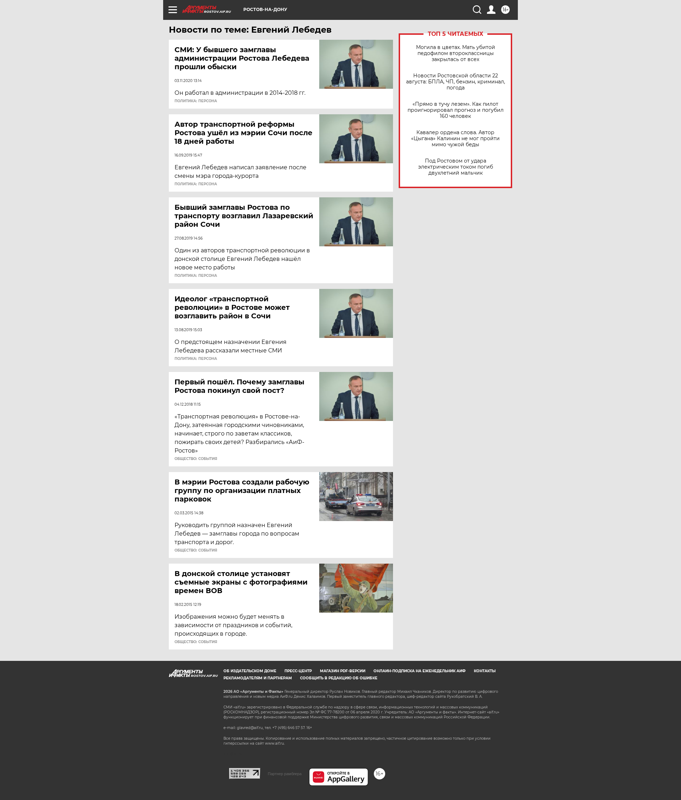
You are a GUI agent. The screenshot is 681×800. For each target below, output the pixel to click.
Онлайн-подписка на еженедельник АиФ (419, 671)
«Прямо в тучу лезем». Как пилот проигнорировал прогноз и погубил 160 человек (456, 110)
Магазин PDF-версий (342, 671)
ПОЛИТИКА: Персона (196, 101)
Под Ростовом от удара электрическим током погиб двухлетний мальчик (455, 167)
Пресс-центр (298, 671)
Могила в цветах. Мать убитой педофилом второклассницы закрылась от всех (455, 53)
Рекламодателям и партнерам (257, 678)
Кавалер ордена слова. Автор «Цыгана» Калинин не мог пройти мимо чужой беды (455, 139)
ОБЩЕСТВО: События (196, 459)
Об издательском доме (249, 671)
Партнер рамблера (284, 774)
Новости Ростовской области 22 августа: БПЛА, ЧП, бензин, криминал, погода (455, 82)
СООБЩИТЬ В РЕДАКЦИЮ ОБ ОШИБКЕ (338, 678)
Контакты (484, 671)
